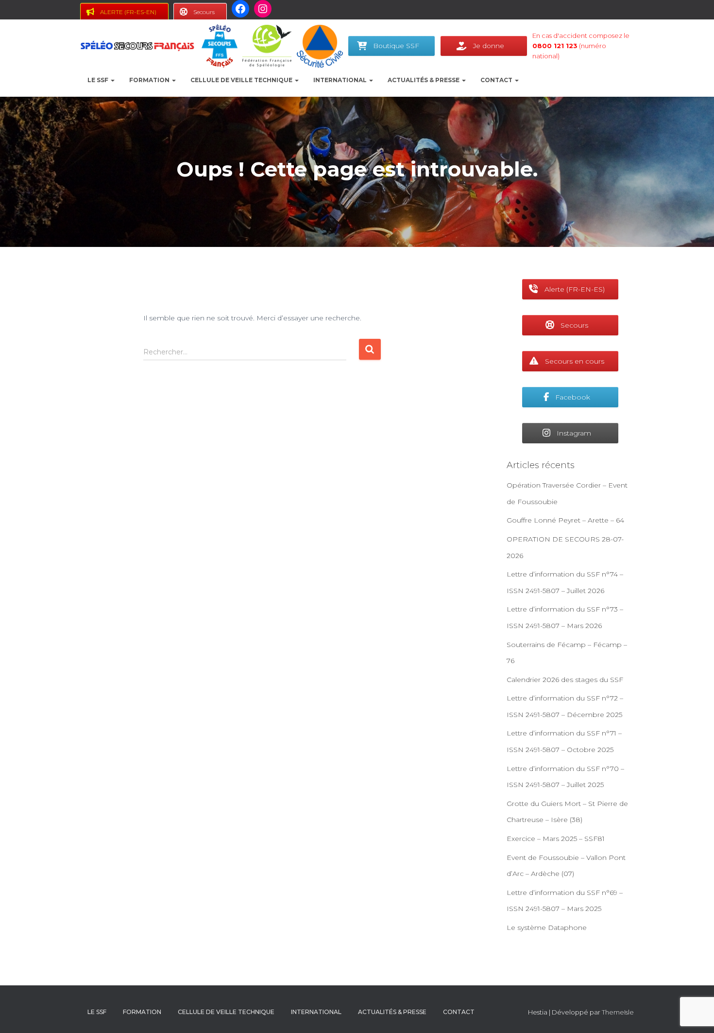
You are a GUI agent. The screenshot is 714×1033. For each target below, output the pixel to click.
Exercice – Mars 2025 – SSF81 (556, 838)
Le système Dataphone (547, 927)
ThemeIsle (618, 1012)
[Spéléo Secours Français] (137, 46)
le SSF (98, 80)
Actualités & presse (424, 80)
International (340, 80)
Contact (497, 80)
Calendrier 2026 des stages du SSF (565, 679)
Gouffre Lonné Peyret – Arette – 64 (565, 520)
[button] (112, 80)
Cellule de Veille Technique (242, 80)
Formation (150, 80)
